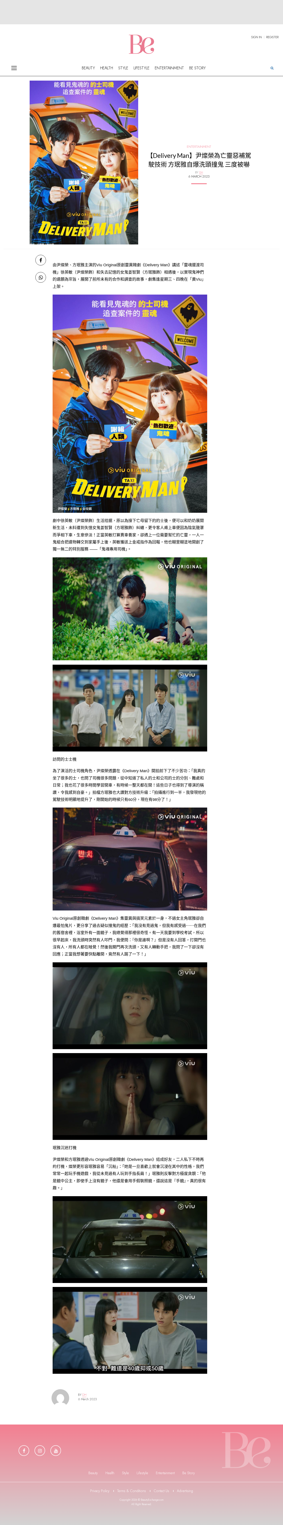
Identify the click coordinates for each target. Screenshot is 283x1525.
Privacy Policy (99, 1490)
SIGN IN (256, 37)
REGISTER (272, 37)
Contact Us (161, 1490)
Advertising (185, 1490)
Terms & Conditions (131, 1490)
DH (84, 1395)
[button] (272, 67)
